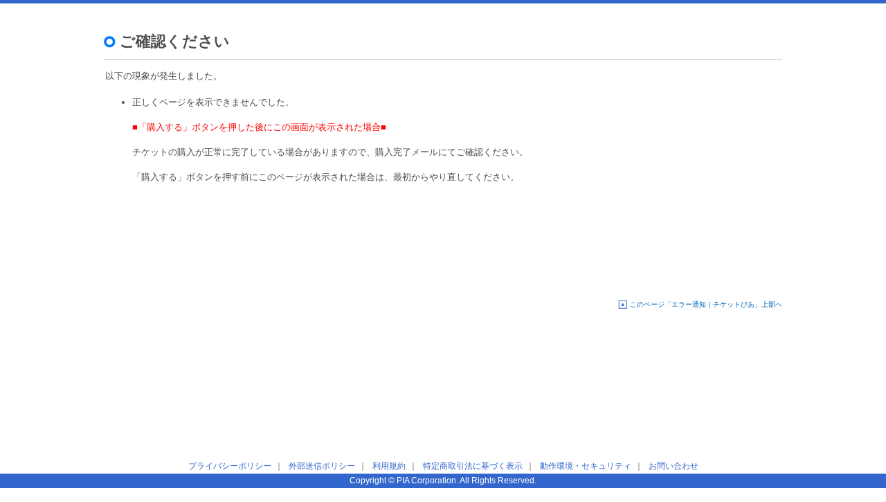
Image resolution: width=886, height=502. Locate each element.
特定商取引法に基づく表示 (473, 466)
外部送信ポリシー (322, 466)
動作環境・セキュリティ (585, 466)
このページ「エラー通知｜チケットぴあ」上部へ (706, 304)
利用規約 (389, 466)
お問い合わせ (673, 466)
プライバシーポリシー (229, 466)
